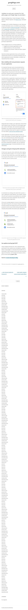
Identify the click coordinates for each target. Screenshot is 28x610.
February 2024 (4, 340)
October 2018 (4, 440)
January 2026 (4, 304)
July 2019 (3, 426)
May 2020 (3, 410)
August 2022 (4, 368)
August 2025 (4, 312)
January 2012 (4, 567)
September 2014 (5, 517)
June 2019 (3, 428)
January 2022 (4, 379)
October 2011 (4, 571)
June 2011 (3, 578)
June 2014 (3, 521)
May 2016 (3, 485)
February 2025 (4, 321)
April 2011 (3, 579)
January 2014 (4, 529)
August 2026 (4, 293)
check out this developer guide (16, 131)
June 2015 (3, 503)
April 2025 (3, 318)
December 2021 (5, 381)
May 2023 (3, 354)
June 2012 (3, 559)
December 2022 (5, 362)
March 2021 (4, 395)
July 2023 (3, 351)
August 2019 (4, 425)
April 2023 (3, 356)
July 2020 (3, 407)
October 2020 (4, 403)
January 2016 (4, 492)
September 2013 (5, 535)
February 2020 (4, 415)
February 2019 (4, 434)
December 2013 (5, 531)
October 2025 (4, 309)
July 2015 (3, 501)
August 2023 (4, 350)
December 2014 (5, 512)
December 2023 (5, 343)
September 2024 (5, 329)
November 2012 (5, 551)
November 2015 (5, 495)
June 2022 (3, 371)
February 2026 (4, 303)
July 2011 (3, 576)
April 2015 (3, 506)
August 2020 (4, 406)
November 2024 (5, 326)
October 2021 (4, 384)
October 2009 (4, 590)
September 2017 (5, 460)
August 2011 (4, 574)
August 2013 (4, 537)
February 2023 (4, 359)
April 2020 (3, 412)
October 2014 (4, 515)
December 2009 (5, 587)
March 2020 (4, 414)
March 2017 (4, 470)
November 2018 (5, 439)
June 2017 (3, 465)
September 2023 (5, 348)
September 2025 (5, 311)
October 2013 (4, 534)
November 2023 (5, 345)
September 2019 (5, 423)
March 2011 (4, 581)
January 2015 (4, 510)
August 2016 (4, 481)
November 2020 (5, 401)
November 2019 (5, 420)
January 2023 (4, 360)
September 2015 (5, 498)
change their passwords (9, 29)
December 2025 (5, 306)
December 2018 (5, 437)
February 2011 (4, 582)
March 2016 (4, 489)
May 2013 (3, 542)
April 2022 (3, 375)
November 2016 (5, 476)
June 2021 (3, 390)
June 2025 (3, 315)
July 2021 (3, 389)
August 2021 (4, 387)
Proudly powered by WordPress (7, 607)
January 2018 (4, 454)
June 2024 (3, 334)
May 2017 (3, 467)
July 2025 (3, 314)
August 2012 (4, 556)
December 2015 (5, 493)
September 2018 (5, 442)
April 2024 (3, 337)
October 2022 (4, 365)
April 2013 (3, 543)
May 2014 (3, 523)
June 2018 (3, 446)
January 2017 (4, 473)
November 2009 (5, 588)
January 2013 (4, 548)
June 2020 (3, 409)
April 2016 (3, 487)
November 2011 (5, 570)
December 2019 (5, 418)
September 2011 (5, 573)
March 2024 (4, 339)
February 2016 (4, 490)
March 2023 (4, 357)
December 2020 (5, 400)
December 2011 (5, 568)
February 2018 (4, 453)
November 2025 (5, 307)
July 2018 (3, 445)
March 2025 (4, 320)
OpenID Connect (5, 144)
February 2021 (4, 396)
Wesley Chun (18, 19)
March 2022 (4, 376)
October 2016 (4, 478)
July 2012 (3, 557)
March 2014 (4, 526)
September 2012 (5, 554)
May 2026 (3, 298)
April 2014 (3, 524)
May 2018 (3, 448)
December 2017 (5, 456)
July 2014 (3, 520)
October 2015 (4, 496)
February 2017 (4, 471)
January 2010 (4, 585)
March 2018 (4, 451)
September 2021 (5, 385)
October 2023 (4, 346)
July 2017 (3, 464)
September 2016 (5, 479)
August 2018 (4, 443)
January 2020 (4, 417)
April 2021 (3, 393)
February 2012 (4, 565)
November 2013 (5, 532)
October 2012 (4, 553)
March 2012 (4, 563)
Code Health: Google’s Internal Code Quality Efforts (20, 274)
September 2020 (5, 404)
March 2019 (4, 432)
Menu (14, 8)
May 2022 (3, 373)
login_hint (4, 139)
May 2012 (3, 560)
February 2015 (4, 509)
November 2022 (5, 364)
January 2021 (4, 398)
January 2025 (4, 323)
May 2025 (3, 317)
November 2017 (5, 457)
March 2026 (4, 301)
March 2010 (4, 584)
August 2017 (4, 462)
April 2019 (3, 431)
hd (19, 137)
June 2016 (3, 484)
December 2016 (5, 474)
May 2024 (3, 336)
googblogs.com (14, 3)
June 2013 (3, 540)
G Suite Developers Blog (12, 257)
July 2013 (3, 538)
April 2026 (3, 300)
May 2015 (3, 504)
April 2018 (3, 449)
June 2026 (3, 296)
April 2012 (3, 562)
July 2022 (3, 370)
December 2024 (5, 325)
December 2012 (5, 549)
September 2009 (5, 592)
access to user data (15, 27)
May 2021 (3, 392)
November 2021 (5, 382)
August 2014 (4, 518)
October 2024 (4, 328)
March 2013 (4, 545)
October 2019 (4, 421)
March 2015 (4, 507)
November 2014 (5, 514)
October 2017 (4, 459)
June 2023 (3, 353)
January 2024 (4, 342)
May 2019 (3, 429)
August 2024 (4, 331)
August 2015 (4, 499)
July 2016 (3, 482)
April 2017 (3, 468)
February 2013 (4, 546)
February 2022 (4, 378)
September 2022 (5, 367)
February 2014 (4, 528)
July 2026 (3, 295)
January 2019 (4, 435)
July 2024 (3, 332)
